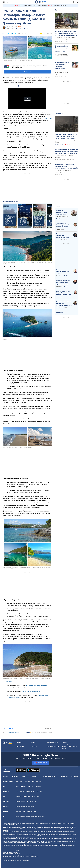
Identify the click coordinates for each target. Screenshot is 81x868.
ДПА (34, 791)
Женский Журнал (39, 816)
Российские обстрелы (60, 5)
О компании (19, 742)
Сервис (38, 796)
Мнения (58, 207)
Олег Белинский (59, 286)
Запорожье (27, 781)
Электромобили (26, 796)
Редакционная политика (13, 732)
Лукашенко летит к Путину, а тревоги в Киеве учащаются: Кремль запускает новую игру (64, 225)
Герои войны (18, 5)
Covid (34, 811)
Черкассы (38, 781)
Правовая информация (52, 742)
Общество (64, 776)
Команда (33, 742)
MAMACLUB (29, 811)
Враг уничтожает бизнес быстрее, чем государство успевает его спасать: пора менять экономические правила (63, 303)
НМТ (41, 791)
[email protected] (20, 856)
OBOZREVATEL (47, 118)
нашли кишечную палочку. (31, 692)
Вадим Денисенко (60, 229)
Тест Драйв (18, 796)
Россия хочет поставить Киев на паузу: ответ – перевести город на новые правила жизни (63, 282)
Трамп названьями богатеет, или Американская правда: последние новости (63, 235)
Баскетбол (23, 786)
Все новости (74, 776)
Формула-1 (38, 786)
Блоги (53, 776)
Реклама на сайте (20, 746)
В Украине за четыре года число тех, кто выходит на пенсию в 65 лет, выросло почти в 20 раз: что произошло (65, 33)
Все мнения (59, 312)
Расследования (46, 776)
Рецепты (18, 801)
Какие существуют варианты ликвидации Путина (62, 271)
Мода (32, 816)
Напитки (23, 801)
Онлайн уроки (28, 791)
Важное (58, 10)
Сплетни (22, 816)
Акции (33, 796)
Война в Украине (28, 5)
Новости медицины (20, 811)
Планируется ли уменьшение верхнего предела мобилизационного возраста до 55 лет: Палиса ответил (66, 166)
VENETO (50, 5)
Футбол (17, 786)
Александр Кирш (60, 239)
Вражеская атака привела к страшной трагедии (65, 141)
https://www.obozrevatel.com (54, 823)
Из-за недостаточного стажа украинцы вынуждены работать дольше (65, 38)
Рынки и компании (20, 806)
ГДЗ (16, 791)
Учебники (21, 791)
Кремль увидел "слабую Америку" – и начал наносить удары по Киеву (63, 293)
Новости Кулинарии (32, 801)
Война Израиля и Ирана (40, 5)
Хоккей (28, 786)
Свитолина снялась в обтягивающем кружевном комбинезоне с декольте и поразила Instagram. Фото (62, 65)
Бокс (33, 786)
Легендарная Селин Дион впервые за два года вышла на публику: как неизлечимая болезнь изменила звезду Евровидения (63, 49)
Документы (34, 746)
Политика (15, 776)
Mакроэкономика (30, 806)
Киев (17, 781)
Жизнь (34, 776)
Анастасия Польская (12, 26)
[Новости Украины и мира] (28, 732)
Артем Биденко (59, 307)
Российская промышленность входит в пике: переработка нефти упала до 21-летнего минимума (62, 212)
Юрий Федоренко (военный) (62, 216)
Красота (28, 816)
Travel (34, 732)
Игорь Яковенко (59, 275)
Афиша (17, 816)
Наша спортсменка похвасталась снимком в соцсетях (61, 72)
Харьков (21, 781)
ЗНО (38, 791)
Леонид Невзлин (59, 297)
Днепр (33, 781)
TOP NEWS (58, 113)
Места (19, 26)
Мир (23, 776)
